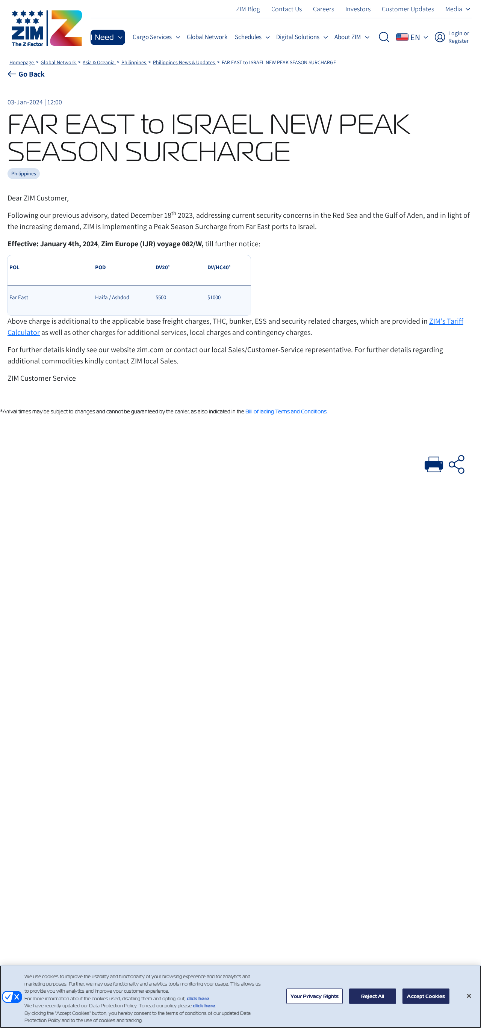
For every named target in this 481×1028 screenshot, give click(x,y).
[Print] (434, 463)
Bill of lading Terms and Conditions (286, 411)
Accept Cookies (426, 996)
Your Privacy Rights (314, 996)
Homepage (22, 62)
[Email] (456, 463)
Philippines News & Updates (184, 62)
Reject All (372, 996)
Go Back (31, 74)
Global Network (59, 62)
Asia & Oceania (99, 62)
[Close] (469, 995)
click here (198, 998)
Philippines (134, 62)
